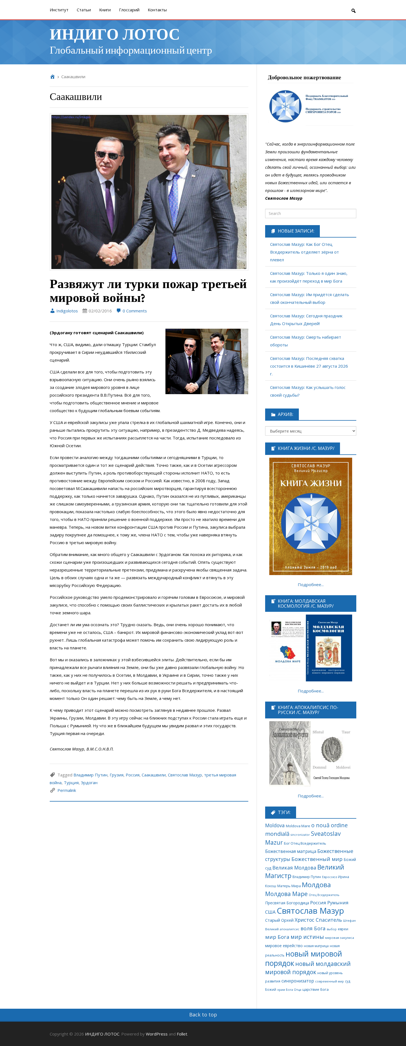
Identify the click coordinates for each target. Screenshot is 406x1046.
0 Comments (134, 310)
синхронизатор (297, 981)
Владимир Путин (90, 775)
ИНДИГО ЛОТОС (115, 33)
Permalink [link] (66, 790)
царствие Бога (315, 989)
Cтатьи (84, 9)
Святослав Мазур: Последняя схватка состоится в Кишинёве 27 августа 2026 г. (309, 365)
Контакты (157, 9)
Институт (59, 9)
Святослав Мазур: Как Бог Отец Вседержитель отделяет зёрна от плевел (304, 251)
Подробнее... (311, 584)
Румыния (338, 902)
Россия (132, 775)
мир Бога (277, 936)
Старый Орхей (279, 920)
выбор (332, 929)
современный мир (329, 981)
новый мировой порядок (303, 958)
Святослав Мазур (185, 775)
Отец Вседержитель (324, 895)
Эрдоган (89, 782)
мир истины (307, 936)
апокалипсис (289, 929)
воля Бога (313, 928)
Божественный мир (316, 859)
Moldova (275, 825)
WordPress (157, 1034)
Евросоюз (329, 877)
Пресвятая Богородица (287, 902)
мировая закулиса (339, 938)
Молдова (316, 884)
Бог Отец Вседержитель (305, 843)
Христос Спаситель (318, 919)
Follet (182, 1034)
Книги (105, 9)
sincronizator (300, 834)
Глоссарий (129, 9)
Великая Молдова (294, 867)
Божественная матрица (290, 851)
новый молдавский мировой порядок (308, 968)
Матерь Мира (289, 885)
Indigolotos (66, 310)
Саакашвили (154, 775)
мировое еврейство (284, 945)
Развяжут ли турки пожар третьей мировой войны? (148, 290)
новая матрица (316, 946)
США (270, 912)
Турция (71, 782)
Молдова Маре (286, 894)
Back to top (203, 1014)
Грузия (116, 775)
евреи (343, 929)
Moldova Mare (298, 825)
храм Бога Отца (289, 989)
